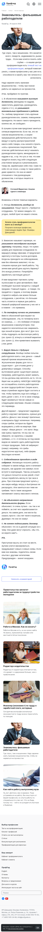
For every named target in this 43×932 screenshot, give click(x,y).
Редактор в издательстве (16, 666)
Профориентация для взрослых (14, 845)
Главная (4, 10)
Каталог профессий (9, 832)
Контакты (5, 878)
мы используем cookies (15, 928)
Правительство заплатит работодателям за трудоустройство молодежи (21, 592)
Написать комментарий (21, 579)
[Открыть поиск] (28, 4)
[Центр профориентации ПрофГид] (9, 4)
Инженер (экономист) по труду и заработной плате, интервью (19, 706)
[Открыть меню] (39, 4)
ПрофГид (5, 24)
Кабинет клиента (8, 860)
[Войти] (34, 4)
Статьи (10, 10)
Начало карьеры (19, 10)
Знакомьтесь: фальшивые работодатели (16, 748)
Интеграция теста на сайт (12, 887)
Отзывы (5, 874)
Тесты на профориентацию (12, 828)
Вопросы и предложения (11, 881)
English (4, 871)
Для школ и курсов (9, 884)
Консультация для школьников (14, 842)
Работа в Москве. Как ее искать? (19, 627)
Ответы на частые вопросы (12, 835)
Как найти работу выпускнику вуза (21, 789)
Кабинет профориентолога (12, 856)
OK (37, 928)
